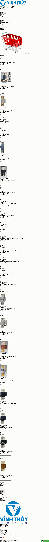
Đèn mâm (2, 14)
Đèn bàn (1, 21)
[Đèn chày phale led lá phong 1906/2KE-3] (3, 448)
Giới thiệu (2, 28)
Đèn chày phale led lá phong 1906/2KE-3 (8, 451)
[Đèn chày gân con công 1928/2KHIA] (3, 424)
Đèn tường (2, 10)
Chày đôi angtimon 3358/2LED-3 (7, 86)
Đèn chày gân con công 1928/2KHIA (7, 427)
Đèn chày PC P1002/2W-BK (6, 157)
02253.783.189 (6, 7)
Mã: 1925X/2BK (3, 224)
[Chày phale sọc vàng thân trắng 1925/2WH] (3, 376)
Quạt (1, 23)
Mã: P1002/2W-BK (4, 154)
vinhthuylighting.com (5, 541)
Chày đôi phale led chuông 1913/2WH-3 (8, 273)
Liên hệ (1, 30)
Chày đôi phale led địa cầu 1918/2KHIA (8, 403)
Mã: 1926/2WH (3, 119)
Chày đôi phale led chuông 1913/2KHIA (8, 284)
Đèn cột (1, 19)
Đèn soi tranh (2, 18)
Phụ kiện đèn (2, 26)
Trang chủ (2, 27)
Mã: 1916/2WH (3, 330)
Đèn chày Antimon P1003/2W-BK (7, 180)
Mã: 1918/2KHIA (3, 401)
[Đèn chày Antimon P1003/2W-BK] (3, 177)
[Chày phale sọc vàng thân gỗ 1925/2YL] (4, 352)
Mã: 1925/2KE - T (3, 60)
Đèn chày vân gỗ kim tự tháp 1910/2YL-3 (8, 475)
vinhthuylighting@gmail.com (6, 534)
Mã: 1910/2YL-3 (3, 473)
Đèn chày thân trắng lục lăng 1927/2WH (8, 110)
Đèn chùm (2, 16)
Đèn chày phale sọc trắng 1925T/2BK (8, 203)
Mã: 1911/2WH (3, 306)
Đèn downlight (3, 13)
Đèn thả (1, 11)
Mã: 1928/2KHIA (3, 425)
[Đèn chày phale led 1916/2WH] (3, 328)
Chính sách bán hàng (4, 525)
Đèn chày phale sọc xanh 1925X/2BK (7, 227)
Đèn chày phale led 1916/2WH (6, 332)
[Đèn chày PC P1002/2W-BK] (2, 153)
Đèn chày (2, 20)
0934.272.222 (13, 7)
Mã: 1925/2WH (3, 377)
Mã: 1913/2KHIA (3, 282)
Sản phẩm (2, 29)
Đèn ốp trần (2, 15)
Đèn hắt (1, 12)
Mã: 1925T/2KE (3, 190)
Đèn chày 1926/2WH (4, 121)
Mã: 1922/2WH (3, 259)
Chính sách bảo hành (4, 526)
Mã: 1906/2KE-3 (3, 449)
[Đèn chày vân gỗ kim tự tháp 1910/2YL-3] (3, 471)
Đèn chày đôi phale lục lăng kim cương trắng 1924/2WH (11, 238)
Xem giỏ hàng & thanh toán (28, 53)
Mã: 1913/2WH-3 (3, 270)
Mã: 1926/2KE (3, 130)
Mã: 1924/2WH (3, 236)
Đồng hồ (1, 24)
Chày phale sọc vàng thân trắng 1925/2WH (9, 380)
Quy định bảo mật (3, 529)
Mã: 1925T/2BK (3, 201)
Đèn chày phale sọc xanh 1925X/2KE (7, 215)
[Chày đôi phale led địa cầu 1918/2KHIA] (3, 400)
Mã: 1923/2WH (3, 247)
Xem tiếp (2, 483)
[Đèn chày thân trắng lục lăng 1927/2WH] (3, 106)
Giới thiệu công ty (3, 524)
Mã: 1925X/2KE (3, 213)
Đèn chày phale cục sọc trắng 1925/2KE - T (9, 62)
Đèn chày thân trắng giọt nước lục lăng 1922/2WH (10, 261)
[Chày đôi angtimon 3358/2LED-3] (6, 82)
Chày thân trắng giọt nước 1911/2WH (7, 308)
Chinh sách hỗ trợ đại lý (5, 528)
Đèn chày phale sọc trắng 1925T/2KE (8, 192)
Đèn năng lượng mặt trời (5, 22)
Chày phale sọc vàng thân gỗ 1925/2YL (8, 356)
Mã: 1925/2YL (3, 353)
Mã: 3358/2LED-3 (3, 84)
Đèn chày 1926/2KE (4, 133)
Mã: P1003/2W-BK (4, 178)
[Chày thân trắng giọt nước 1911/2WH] (3, 305)
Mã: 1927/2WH (3, 107)
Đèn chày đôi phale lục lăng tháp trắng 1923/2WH (10, 250)
